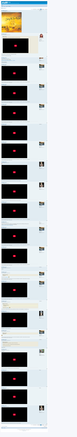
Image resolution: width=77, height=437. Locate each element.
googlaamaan (7, 307)
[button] (34, 9)
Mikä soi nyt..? (3, 8)
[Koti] (4, 2)
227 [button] (39, 9)
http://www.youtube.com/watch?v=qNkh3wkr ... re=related (8, 60)
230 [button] (43, 9)
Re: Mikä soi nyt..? (4, 10)
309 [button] (45, 9)
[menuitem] (2, 5)
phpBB (23, 429)
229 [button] (42, 9)
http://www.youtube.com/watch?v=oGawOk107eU (7, 225)
